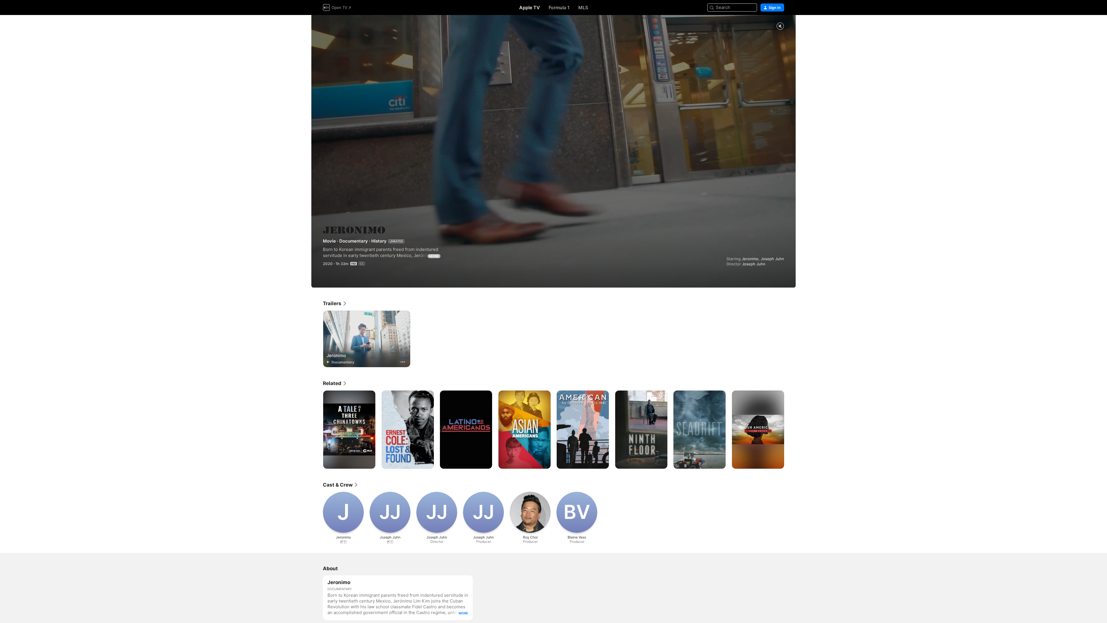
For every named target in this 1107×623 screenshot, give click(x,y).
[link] (335, 303)
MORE (434, 256)
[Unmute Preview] (780, 26)
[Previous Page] (317, 430)
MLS (583, 7)
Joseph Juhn (772, 258)
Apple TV (529, 7)
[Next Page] (790, 430)
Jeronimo (750, 258)
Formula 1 (559, 7)
